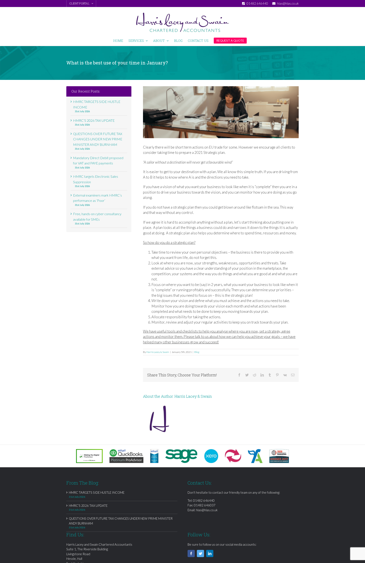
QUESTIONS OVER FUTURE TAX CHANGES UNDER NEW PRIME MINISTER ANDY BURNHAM (97, 139)
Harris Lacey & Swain (157, 352)
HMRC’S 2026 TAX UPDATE (94, 120)
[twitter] (200, 553)
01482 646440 (204, 500)
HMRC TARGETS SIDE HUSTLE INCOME (96, 492)
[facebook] (191, 553)
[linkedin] (209, 553)
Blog (196, 352)
